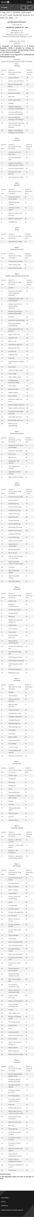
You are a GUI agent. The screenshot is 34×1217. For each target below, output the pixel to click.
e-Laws (4, 7)
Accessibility (4, 1197)
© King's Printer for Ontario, (12, 1210)
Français (29, 2)
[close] (30, 7)
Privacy (3, 1201)
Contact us (4, 1205)
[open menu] (23, 7)
